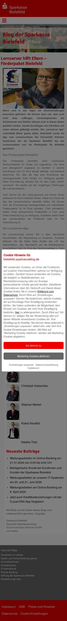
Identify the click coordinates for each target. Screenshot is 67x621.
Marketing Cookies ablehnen (33, 356)
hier (17, 312)
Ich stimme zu (33, 345)
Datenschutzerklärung (47, 364)
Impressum (33, 368)
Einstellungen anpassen (21, 364)
